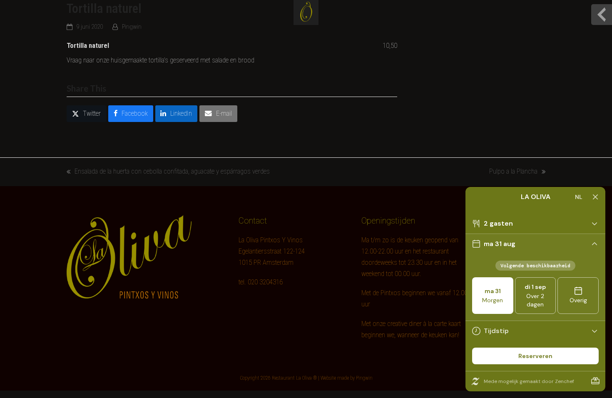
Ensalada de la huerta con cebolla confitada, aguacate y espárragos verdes (168, 172)
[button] (86, 113)
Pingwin (132, 26)
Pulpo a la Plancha (513, 172)
